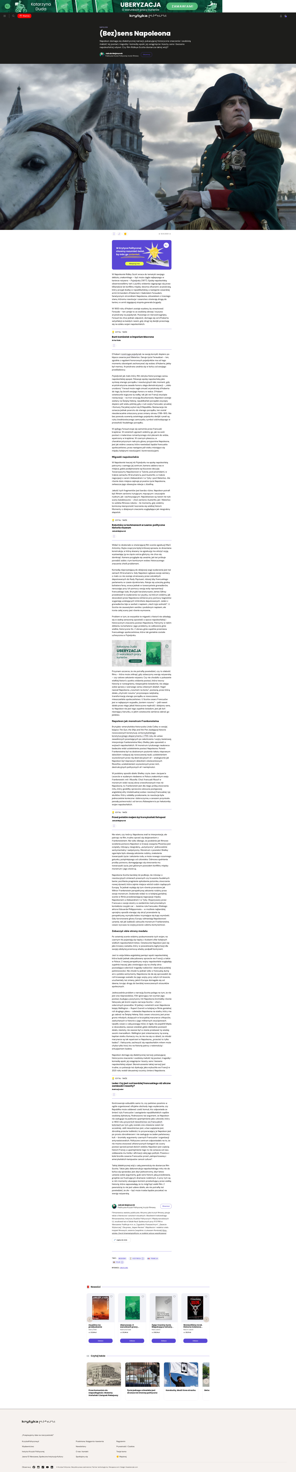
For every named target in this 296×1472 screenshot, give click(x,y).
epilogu (117, 429)
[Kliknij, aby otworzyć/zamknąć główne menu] (4, 16)
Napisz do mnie (122, 1240)
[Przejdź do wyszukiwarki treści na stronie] (13, 16)
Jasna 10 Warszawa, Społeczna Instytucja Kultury (42, 1456)
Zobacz (100, 1341)
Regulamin (120, 1441)
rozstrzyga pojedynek (131, 354)
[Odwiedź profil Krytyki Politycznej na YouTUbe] (47, 1467)
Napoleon (104, 27)
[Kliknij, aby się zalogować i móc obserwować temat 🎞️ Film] (122, 1262)
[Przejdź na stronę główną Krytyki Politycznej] (38, 1422)
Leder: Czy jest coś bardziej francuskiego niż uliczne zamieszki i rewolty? (141, 1084)
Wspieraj (26, 16)
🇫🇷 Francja (153, 1259)
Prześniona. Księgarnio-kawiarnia (90, 1441)
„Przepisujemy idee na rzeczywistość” (38, 1435)
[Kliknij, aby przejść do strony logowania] (281, 16)
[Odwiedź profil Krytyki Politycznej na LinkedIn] (52, 1467)
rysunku (144, 594)
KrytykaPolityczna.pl (30, 1441)
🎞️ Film (116, 1262)
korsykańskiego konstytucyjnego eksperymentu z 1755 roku (134, 734)
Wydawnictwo (28, 1446)
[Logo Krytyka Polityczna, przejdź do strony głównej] (148, 16)
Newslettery (81, 1446)
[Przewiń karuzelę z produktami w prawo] (206, 1319)
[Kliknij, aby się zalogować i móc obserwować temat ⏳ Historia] (143, 1258)
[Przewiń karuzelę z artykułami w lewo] (90, 1381)
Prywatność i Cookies (125, 1446)
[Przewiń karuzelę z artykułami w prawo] (206, 1381)
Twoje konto (121, 1451)
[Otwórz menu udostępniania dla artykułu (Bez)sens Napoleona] (119, 233)
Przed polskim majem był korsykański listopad (138, 817)
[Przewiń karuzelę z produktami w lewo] (90, 1319)
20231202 (124, 1268)
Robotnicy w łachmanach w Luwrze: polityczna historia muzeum (138, 526)
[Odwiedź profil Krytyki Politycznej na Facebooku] (33, 1467)
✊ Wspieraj (121, 1456)
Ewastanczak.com (132, 1467)
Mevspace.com (114, 1467)
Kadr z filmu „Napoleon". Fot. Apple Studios (2, 227)
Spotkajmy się (82, 1456)
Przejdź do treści (12, 7)
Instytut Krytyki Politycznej (33, 1451)
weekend (122, 1259)
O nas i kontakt (82, 1451)
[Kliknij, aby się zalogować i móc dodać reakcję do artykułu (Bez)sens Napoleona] (125, 233)
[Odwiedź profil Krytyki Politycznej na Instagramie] (38, 1467)
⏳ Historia (135, 1259)
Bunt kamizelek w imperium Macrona (133, 337)
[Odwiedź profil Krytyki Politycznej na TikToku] (43, 1467)
